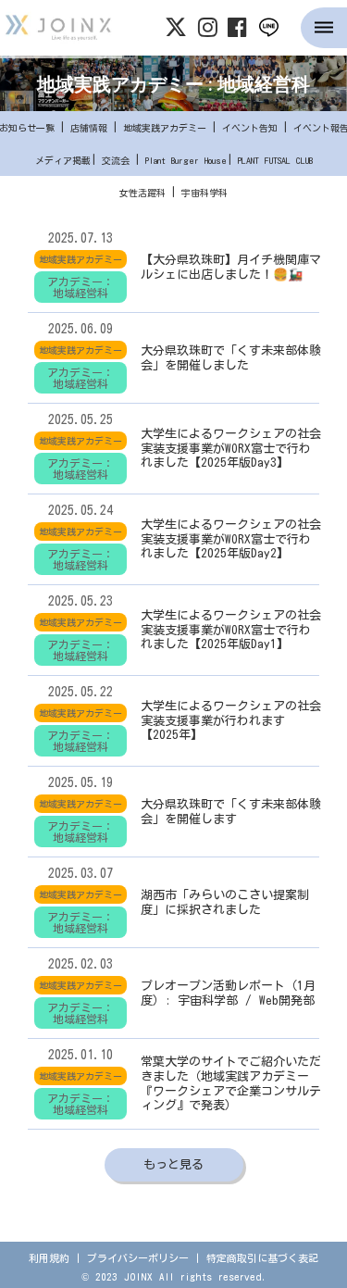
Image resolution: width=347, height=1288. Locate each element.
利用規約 (49, 1258)
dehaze (324, 28)
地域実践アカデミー (164, 127)
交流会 (116, 160)
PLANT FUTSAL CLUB (275, 160)
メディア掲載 (63, 160)
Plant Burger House (186, 160)
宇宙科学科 (204, 192)
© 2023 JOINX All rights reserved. (173, 1276)
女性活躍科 (142, 192)
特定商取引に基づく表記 (262, 1258)
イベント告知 (250, 127)
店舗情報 (88, 127)
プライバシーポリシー (138, 1258)
